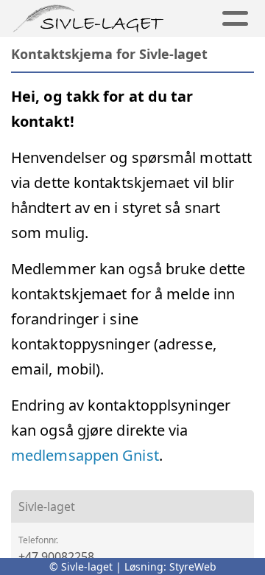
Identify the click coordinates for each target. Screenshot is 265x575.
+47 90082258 (56, 556)
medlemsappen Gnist (85, 455)
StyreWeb (192, 567)
